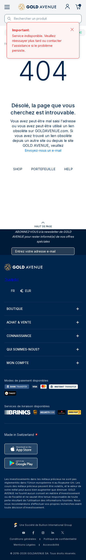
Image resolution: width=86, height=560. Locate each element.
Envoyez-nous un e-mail (43, 150)
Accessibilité (51, 544)
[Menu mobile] (7, 7)
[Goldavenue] (37, 7)
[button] (43, 308)
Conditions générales (23, 538)
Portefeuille (43, 169)
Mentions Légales (25, 544)
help (68, 169)
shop (17, 169)
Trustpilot (11, 279)
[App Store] (20, 449)
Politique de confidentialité (60, 538)
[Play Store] (20, 463)
